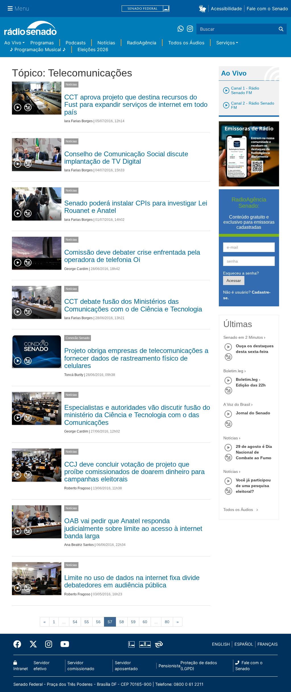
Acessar (233, 280)
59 (133, 622)
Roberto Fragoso (77, 488)
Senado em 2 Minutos (243, 337)
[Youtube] (62, 644)
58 (121, 622)
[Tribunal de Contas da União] (158, 644)
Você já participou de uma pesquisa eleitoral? (253, 486)
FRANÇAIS (267, 644)
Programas (42, 42)
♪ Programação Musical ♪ (38, 49)
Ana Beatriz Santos (79, 545)
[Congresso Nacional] (145, 644)
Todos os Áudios (186, 42)
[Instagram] (190, 29)
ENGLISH (221, 644)
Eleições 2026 (93, 49)
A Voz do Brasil (236, 404)
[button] (203, 8)
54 (75, 622)
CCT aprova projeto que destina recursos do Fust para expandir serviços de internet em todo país (135, 104)
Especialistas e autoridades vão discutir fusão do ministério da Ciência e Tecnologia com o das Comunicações (137, 415)
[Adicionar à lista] (28, 107)
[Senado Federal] (145, 8)
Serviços (225, 42)
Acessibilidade (226, 8)
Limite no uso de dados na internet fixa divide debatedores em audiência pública (131, 581)
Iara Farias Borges (78, 121)
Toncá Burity (73, 375)
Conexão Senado (78, 338)
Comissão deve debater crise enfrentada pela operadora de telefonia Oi (132, 255)
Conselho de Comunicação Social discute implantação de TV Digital (126, 157)
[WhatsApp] (182, 29)
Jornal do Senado (253, 413)
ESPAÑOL (243, 644)
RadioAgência (141, 42)
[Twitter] (33, 644)
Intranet (20, 668)
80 (167, 622)
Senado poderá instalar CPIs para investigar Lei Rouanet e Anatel (135, 206)
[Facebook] (19, 644)
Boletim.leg (233, 371)
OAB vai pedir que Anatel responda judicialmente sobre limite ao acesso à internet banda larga (133, 528)
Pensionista (169, 665)
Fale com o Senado (267, 8)
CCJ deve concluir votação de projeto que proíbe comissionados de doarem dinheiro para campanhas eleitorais (134, 471)
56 (98, 622)
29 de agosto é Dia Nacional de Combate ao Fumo (254, 452)
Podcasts (76, 42)
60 (145, 622)
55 (86, 622)
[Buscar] (281, 29)
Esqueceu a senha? (241, 273)
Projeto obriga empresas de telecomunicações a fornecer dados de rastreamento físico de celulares (136, 358)
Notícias (106, 42)
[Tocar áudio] (18, 107)
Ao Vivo (12, 42)
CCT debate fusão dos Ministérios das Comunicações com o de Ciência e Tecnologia (133, 305)
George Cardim (76, 269)
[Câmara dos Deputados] (132, 644)
